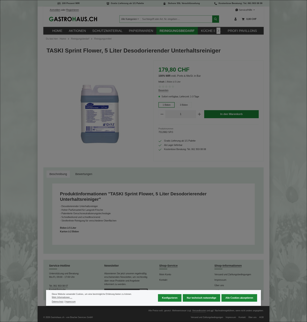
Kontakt (163, 279)
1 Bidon (166, 104)
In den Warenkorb (231, 114)
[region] (98, 112)
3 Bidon (184, 104)
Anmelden (55, 9)
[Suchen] (215, 19)
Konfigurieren (169, 298)
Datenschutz (57, 302)
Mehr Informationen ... (62, 297)
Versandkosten (199, 310)
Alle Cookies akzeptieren (239, 298)
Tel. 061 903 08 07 (58, 285)
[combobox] (176, 19)
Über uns (219, 285)
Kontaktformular (57, 289)
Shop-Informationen (228, 265)
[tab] (58, 174)
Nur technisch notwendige (201, 298)
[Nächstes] (218, 31)
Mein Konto (165, 274)
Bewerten (163, 90)
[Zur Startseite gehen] (73, 19)
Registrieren (72, 9)
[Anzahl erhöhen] (199, 114)
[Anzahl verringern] (161, 114)
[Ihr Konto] (235, 19)
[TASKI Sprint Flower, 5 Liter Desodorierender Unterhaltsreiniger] (98, 112)
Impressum (220, 279)
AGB (261, 317)
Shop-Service (168, 265)
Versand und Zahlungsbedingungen (232, 274)
